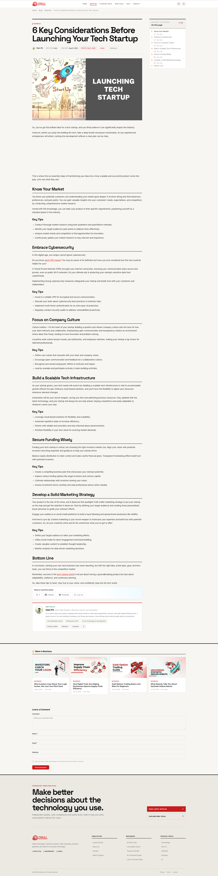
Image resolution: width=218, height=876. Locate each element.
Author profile (52, 626)
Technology (165, 842)
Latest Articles (98, 842)
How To (164, 847)
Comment (35, 714)
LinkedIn (75, 626)
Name (35, 734)
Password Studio (133, 851)
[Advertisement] (87, 156)
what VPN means (53, 260)
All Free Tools (132, 842)
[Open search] (179, 4)
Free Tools (119, 4)
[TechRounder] (39, 3)
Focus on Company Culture (164, 43)
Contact (136, 4)
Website (65, 626)
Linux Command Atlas (135, 859)
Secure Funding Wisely (162, 54)
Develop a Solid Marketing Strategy (167, 60)
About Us (96, 847)
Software (164, 851)
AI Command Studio (134, 855)
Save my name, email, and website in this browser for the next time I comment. (59, 761)
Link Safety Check (133, 847)
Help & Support (98, 855)
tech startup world (65, 574)
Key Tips (159, 34)
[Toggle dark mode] (184, 4)
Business (37, 23)
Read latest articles (158, 809)
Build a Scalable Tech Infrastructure (167, 48)
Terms (168, 872)
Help (128, 4)
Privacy (162, 872)
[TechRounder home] (39, 837)
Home (85, 4)
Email (34, 743)
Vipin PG (39, 48)
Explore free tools (157, 816)
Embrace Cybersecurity (163, 37)
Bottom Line (158, 66)
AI (162, 859)
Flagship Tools (106, 4)
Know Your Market (161, 31)
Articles (93, 4)
